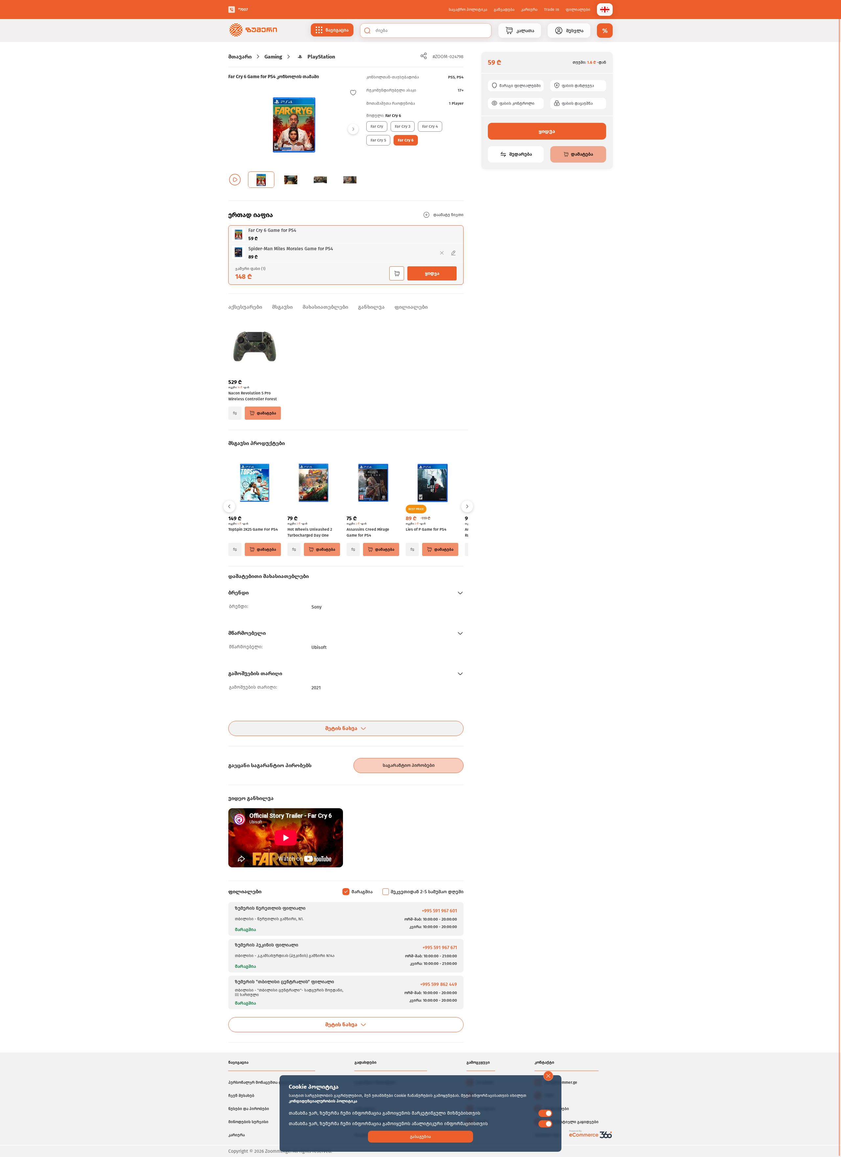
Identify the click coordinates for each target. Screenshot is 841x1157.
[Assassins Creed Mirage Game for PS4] (373, 483)
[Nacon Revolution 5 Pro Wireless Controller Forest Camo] (254, 347)
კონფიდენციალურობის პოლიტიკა (323, 1101)
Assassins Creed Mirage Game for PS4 (368, 532)
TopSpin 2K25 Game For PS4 (253, 529)
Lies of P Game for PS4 (426, 529)
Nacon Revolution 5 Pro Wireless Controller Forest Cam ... (252, 396)
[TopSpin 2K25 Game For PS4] (254, 483)
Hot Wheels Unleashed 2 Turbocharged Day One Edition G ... (309, 532)
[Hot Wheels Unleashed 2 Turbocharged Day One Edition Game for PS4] (313, 483)
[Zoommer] (253, 30)
